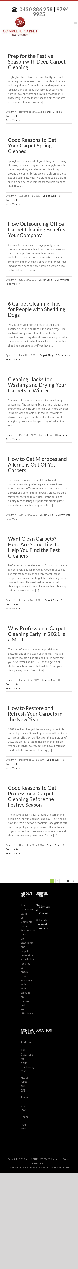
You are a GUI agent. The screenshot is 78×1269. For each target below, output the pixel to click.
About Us (37, 907)
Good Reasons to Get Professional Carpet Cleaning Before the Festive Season (32, 796)
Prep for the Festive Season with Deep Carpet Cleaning (37, 61)
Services (41, 906)
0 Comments (62, 279)
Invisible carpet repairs (41, 924)
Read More (12, 120)
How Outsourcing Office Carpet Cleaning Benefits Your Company (36, 229)
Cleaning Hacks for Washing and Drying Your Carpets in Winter (37, 384)
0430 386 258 (36, 9)
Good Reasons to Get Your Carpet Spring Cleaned (32, 145)
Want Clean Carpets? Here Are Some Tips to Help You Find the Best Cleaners (34, 547)
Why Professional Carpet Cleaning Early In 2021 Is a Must (37, 634)
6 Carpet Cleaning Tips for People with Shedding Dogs (37, 309)
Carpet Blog (51, 111)
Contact (41, 913)
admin (12, 111)
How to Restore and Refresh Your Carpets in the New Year (35, 713)
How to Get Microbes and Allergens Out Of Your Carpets (37, 464)
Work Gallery (37, 922)
